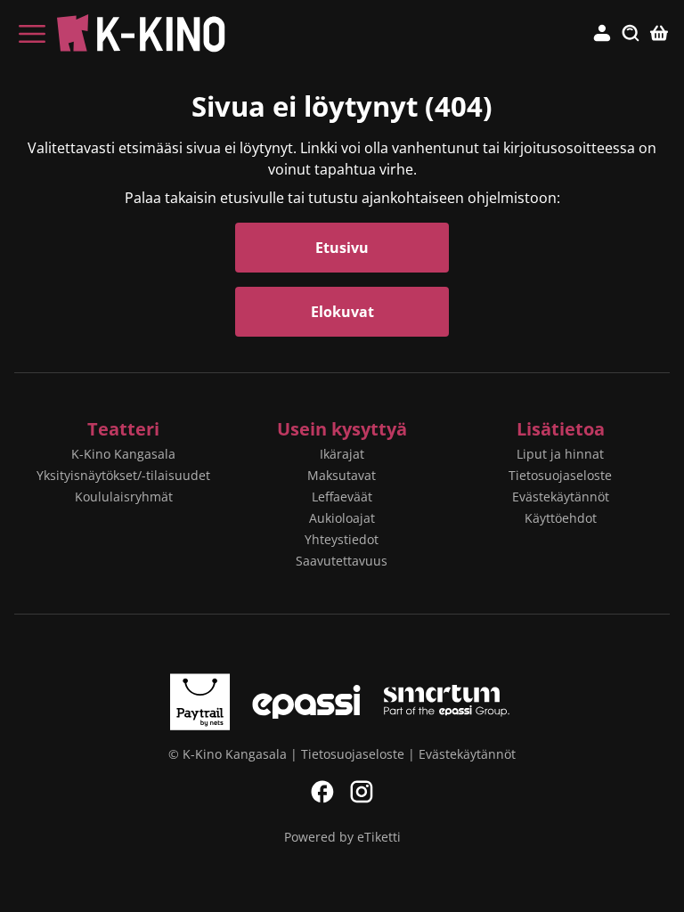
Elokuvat (342, 312)
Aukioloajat (342, 517)
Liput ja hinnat (560, 453)
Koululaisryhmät (124, 496)
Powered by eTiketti (342, 836)
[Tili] (602, 33)
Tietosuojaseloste (560, 475)
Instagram (361, 792)
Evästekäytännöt (560, 496)
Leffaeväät (342, 496)
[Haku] (630, 33)
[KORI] (659, 33)
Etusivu (342, 247)
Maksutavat (341, 475)
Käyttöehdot (561, 517)
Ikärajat (342, 453)
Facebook (322, 792)
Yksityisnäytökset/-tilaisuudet (123, 475)
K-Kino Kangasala (123, 453)
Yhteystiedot (342, 539)
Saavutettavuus (341, 560)
